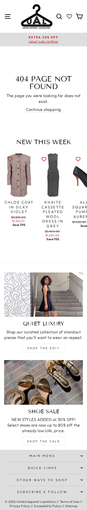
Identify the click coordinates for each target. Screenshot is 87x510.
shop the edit (43, 348)
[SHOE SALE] (43, 382)
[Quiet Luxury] (43, 294)
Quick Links (42, 468)
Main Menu (42, 456)
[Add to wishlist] (10, 159)
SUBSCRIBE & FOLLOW (42, 492)
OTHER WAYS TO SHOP (42, 480)
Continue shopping (43, 109)
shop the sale (43, 441)
